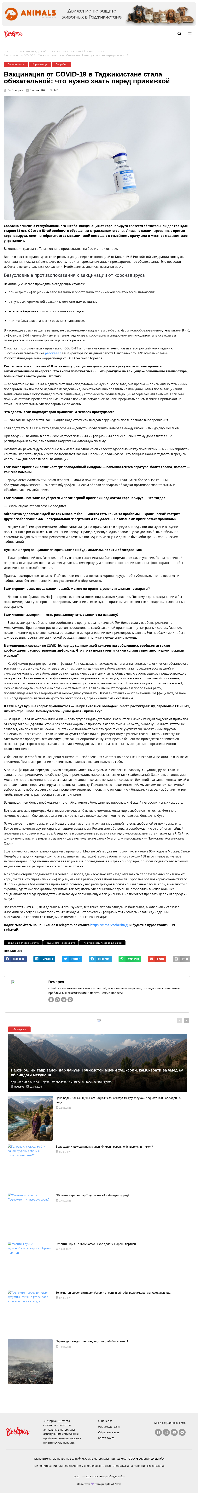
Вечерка (56, 982)
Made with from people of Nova (99, 1483)
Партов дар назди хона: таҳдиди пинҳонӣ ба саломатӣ (92, 1341)
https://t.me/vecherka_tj (109, 925)
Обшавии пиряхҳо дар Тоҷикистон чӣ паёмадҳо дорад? (92, 1195)
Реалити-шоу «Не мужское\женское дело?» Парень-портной (96, 1244)
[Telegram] (70, 999)
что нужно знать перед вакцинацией (102, 942)
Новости (75, 51)
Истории (19, 1029)
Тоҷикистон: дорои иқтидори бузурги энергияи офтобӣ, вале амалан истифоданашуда (113, 1292)
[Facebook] (51, 999)
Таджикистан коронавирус (61, 942)
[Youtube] (64, 999)
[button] (189, 34)
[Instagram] (57, 999)
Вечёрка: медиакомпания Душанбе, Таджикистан (35, 51)
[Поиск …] (179, 34)
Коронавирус (39, 64)
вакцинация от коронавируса (23, 942)
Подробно (61, 64)
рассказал (53, 353)
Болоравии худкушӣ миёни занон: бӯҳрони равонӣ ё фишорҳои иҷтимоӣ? (104, 1146)
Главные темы (93, 51)
